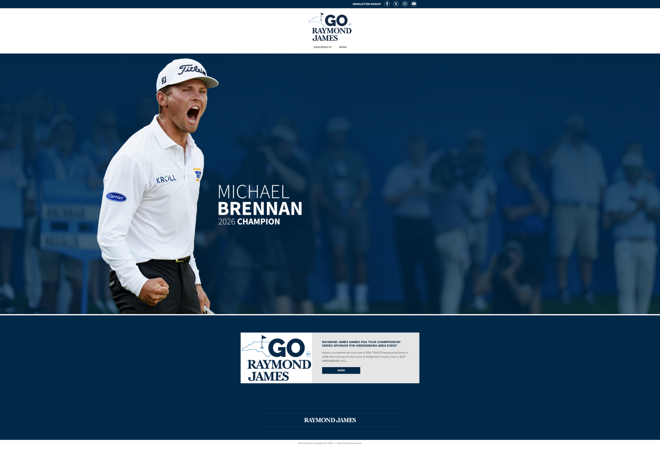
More (341, 370)
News (342, 47)
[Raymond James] (330, 420)
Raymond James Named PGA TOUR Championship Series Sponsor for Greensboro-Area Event (361, 344)
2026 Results (323, 47)
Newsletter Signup (367, 4)
